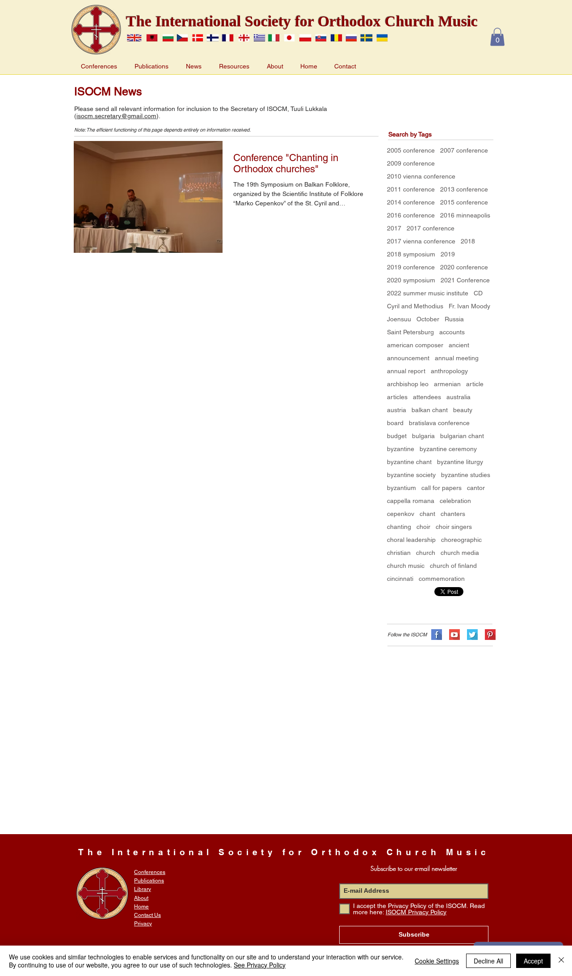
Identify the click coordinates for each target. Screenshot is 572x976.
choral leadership (411, 539)
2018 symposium (411, 254)
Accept (533, 960)
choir (423, 526)
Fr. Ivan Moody (469, 306)
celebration (455, 500)
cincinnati (400, 578)
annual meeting (457, 358)
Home (141, 907)
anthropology (449, 371)
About (141, 898)
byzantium (401, 487)
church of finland (453, 565)
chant (427, 513)
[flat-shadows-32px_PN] (490, 634)
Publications (149, 881)
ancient (459, 345)
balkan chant (430, 409)
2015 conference (464, 202)
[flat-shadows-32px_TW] (472, 634)
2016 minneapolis (465, 215)
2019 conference (411, 267)
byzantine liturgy (460, 461)
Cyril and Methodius (415, 306)
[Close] (561, 961)
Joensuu (399, 319)
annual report (406, 371)
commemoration (442, 578)
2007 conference (464, 150)
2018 (468, 241)
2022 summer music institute (427, 293)
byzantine (400, 448)
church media (460, 552)
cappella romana (410, 500)
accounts (452, 332)
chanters (453, 513)
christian (399, 552)
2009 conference (411, 163)
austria (396, 409)
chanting (399, 526)
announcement (408, 358)
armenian (447, 384)
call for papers (441, 487)
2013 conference (464, 189)
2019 (448, 254)
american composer (415, 345)
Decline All (488, 960)
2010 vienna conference (421, 176)
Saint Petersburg (410, 332)
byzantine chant (409, 461)
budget (397, 435)
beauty (462, 409)
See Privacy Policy (260, 964)
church (425, 552)
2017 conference (430, 228)
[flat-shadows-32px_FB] (436, 634)
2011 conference (411, 189)
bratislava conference (439, 422)
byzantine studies (465, 474)
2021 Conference (465, 280)
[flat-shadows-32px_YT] (454, 634)
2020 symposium (411, 280)
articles (397, 397)
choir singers (454, 526)
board (395, 422)
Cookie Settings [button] (437, 960)
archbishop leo (408, 384)
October (427, 319)
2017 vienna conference (421, 241)
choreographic (461, 539)
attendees (427, 397)
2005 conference (411, 150)
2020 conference (464, 267)
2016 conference (411, 215)
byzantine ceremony (448, 448)
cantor (476, 487)
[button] (497, 37)
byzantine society (411, 474)
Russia (454, 319)
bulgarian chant (462, 435)
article (475, 384)
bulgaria (423, 435)
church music (406, 565)
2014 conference (411, 202)
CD (478, 293)
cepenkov (400, 513)
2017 (394, 228)
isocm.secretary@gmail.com (116, 115)
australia (458, 397)
